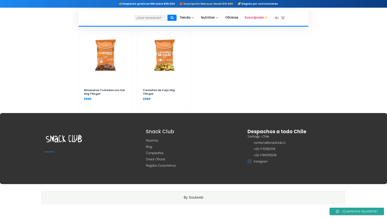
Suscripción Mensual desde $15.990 (208, 4)
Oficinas (231, 17)
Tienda (185, 17)
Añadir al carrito (105, 80)
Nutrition (208, 17)
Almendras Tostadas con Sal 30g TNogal (104, 92)
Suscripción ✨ (256, 17)
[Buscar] (172, 18)
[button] (279, 18)
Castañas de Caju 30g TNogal (159, 92)
